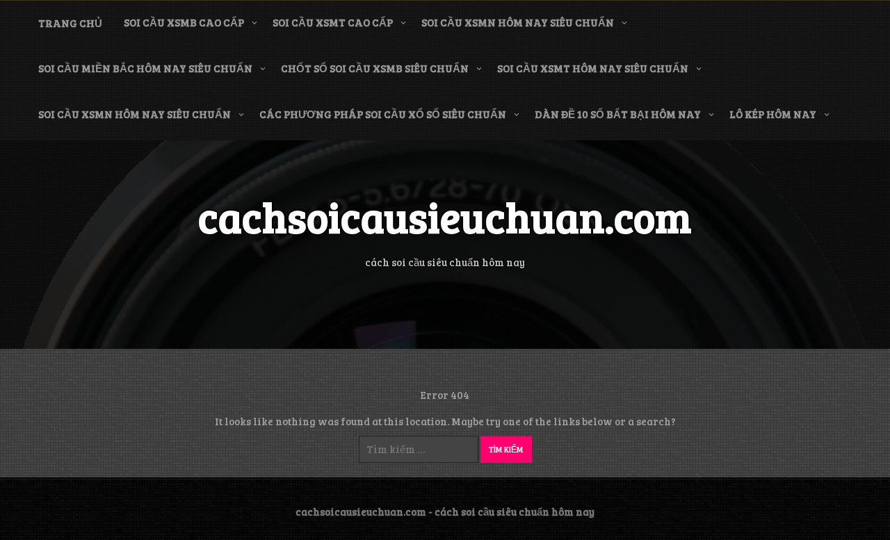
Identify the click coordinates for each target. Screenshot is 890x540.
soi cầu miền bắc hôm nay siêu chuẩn (145, 68)
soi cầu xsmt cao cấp (333, 22)
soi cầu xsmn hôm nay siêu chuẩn (517, 22)
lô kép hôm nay (772, 114)
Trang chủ (70, 23)
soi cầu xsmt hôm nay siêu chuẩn (592, 68)
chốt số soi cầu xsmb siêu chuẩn (375, 68)
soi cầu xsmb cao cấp (184, 22)
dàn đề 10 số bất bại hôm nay (618, 114)
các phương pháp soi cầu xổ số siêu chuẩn (382, 114)
